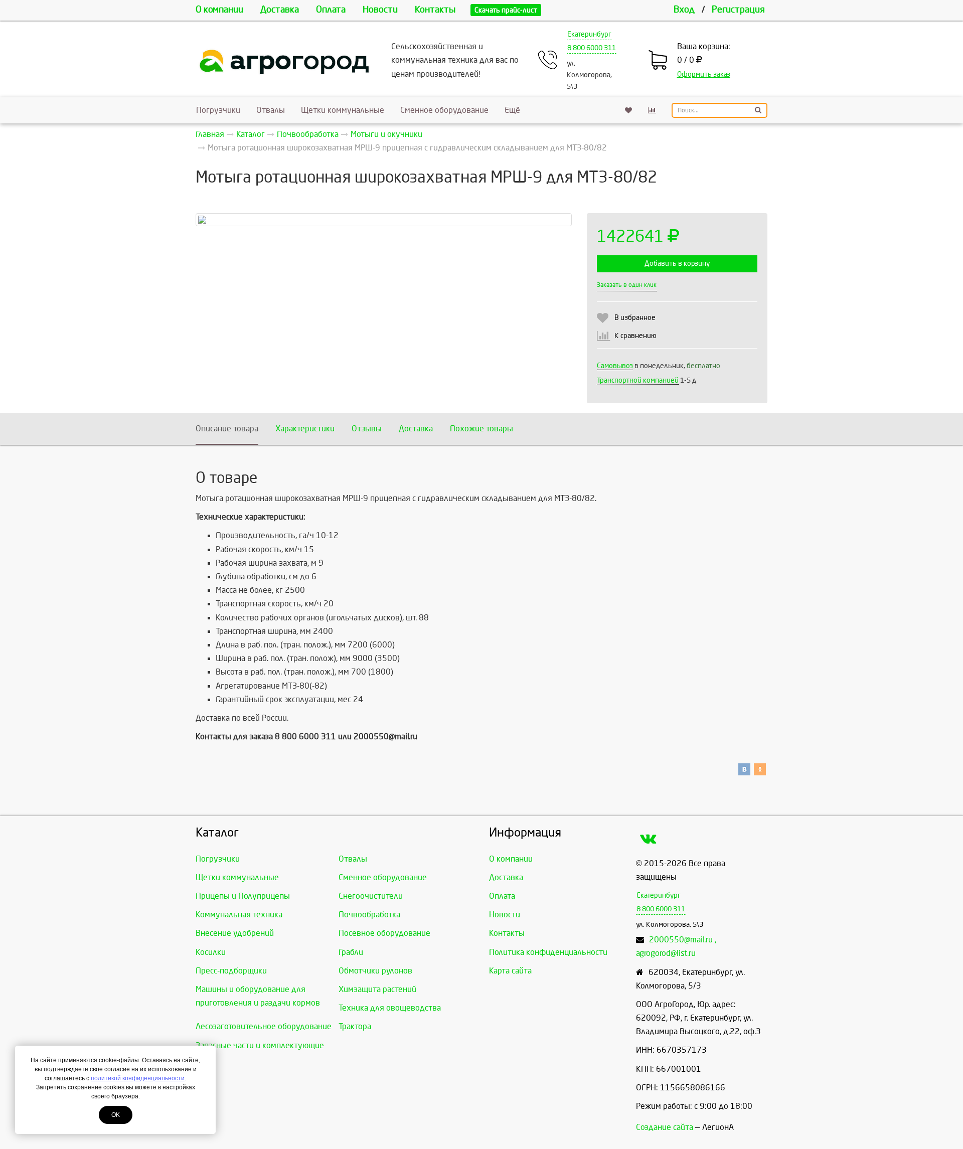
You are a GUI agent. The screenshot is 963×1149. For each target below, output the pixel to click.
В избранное (635, 317)
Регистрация (738, 10)
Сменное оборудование (444, 110)
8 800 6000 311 (591, 48)
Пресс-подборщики (231, 970)
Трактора (355, 1026)
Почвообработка (369, 914)
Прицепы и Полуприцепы (243, 896)
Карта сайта (510, 970)
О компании (219, 10)
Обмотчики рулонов (375, 970)
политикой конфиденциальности (138, 1078)
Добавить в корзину (677, 263)
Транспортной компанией (638, 380)
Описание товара (227, 428)
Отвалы (270, 110)
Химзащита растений (377, 989)
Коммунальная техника (239, 914)
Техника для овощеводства (390, 1008)
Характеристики (305, 428)
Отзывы (367, 428)
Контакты (435, 10)
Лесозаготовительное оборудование (264, 1026)
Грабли (351, 952)
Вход (684, 10)
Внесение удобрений (235, 933)
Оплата (331, 10)
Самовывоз (615, 366)
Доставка (279, 10)
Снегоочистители (371, 896)
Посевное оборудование (384, 933)
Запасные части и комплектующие (260, 1045)
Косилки (211, 952)
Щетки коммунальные (342, 110)
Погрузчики (218, 110)
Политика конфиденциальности (548, 952)
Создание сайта (664, 1127)
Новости (380, 10)
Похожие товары (481, 428)
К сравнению (635, 336)
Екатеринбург (589, 34)
